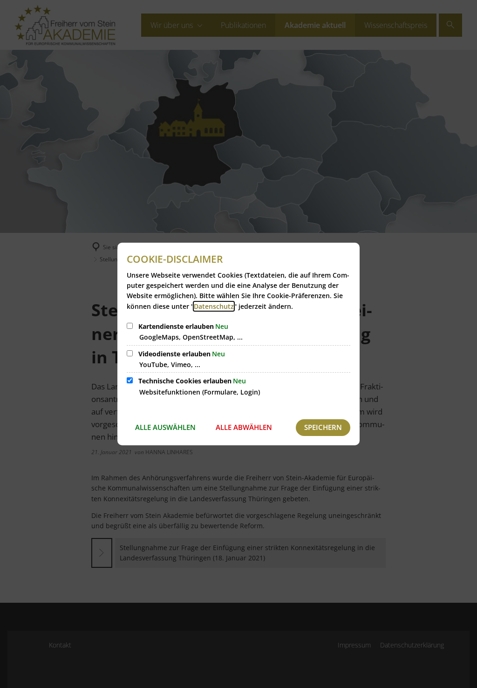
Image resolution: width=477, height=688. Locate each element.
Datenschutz (214, 306)
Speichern (323, 427)
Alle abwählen (244, 427)
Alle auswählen (165, 427)
